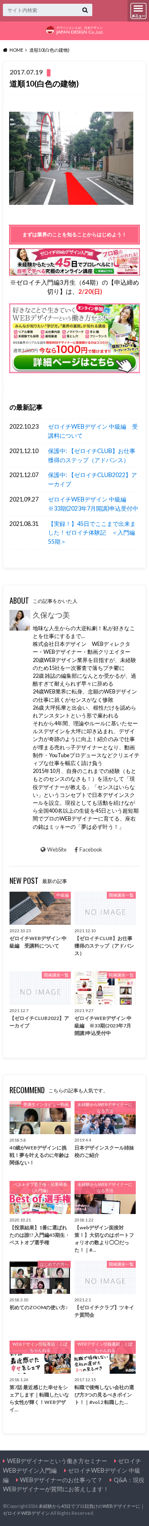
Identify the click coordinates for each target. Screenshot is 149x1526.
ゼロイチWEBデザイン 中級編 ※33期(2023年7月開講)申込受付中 (93, 504)
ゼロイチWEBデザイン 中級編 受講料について (93, 431)
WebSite (57, 849)
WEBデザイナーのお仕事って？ (61, 1479)
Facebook (90, 849)
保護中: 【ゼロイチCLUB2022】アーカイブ (92, 479)
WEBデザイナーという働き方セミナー (57, 1460)
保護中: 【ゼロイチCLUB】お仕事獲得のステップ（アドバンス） (91, 455)
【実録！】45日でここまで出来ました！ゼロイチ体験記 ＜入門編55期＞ (92, 532)
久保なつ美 (51, 615)
